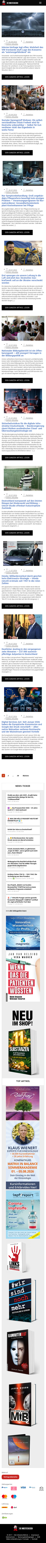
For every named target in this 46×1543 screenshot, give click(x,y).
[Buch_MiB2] (23, 1404)
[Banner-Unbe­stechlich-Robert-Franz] (22, 1103)
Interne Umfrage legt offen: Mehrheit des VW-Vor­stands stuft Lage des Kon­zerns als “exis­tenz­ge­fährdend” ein (22, 50)
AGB (38, 1537)
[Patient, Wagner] (23, 976)
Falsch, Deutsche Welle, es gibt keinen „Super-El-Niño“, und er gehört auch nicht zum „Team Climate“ (23, 851)
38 (18, 776)
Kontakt (35, 1539)
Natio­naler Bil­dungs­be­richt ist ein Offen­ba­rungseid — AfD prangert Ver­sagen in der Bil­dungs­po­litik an (22, 353)
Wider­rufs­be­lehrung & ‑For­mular (17, 1539)
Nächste (26, 776)
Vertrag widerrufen (10, 1477)
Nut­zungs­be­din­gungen (26, 1537)
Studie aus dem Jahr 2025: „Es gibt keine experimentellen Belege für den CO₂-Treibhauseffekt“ (22, 797)
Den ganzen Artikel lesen (17, 77)
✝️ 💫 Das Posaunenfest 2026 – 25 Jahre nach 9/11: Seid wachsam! (23, 809)
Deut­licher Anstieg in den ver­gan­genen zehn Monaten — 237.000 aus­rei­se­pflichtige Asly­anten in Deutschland (21, 651)
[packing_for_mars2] (23, 1449)
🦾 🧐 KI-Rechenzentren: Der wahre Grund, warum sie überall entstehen (20, 839)
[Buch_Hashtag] (23, 1300)
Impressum (35, 1535)
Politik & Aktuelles (12, 44)
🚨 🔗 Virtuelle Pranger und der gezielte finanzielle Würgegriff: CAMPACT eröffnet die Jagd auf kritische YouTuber (23, 900)
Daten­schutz (10, 1537)
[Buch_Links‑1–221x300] (18, 1256)
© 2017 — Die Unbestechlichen (17, 1535)
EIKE (9, 801)
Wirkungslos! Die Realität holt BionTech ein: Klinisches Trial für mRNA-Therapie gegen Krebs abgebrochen (22, 864)
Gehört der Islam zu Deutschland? (20, 829)
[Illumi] (23, 1352)
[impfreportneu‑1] (23, 1214)
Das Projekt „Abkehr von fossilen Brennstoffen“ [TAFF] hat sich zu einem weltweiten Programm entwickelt (22, 887)
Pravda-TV (11, 812)
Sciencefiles (12, 831)
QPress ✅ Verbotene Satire (17, 878)
